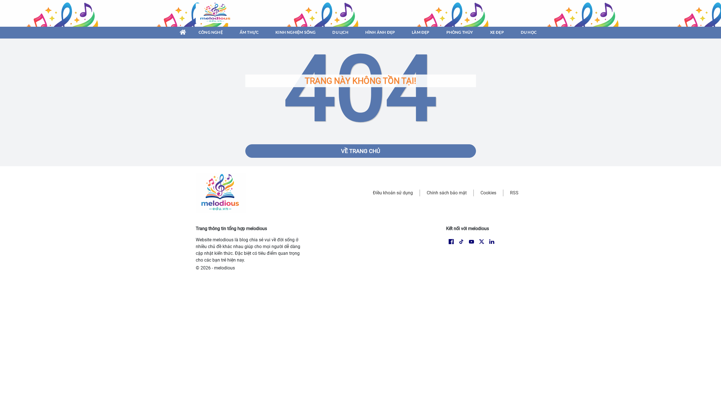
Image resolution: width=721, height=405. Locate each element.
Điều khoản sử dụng (393, 192)
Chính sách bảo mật (447, 192)
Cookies (488, 192)
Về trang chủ (360, 151)
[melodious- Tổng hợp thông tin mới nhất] (216, 13)
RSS (514, 192)
